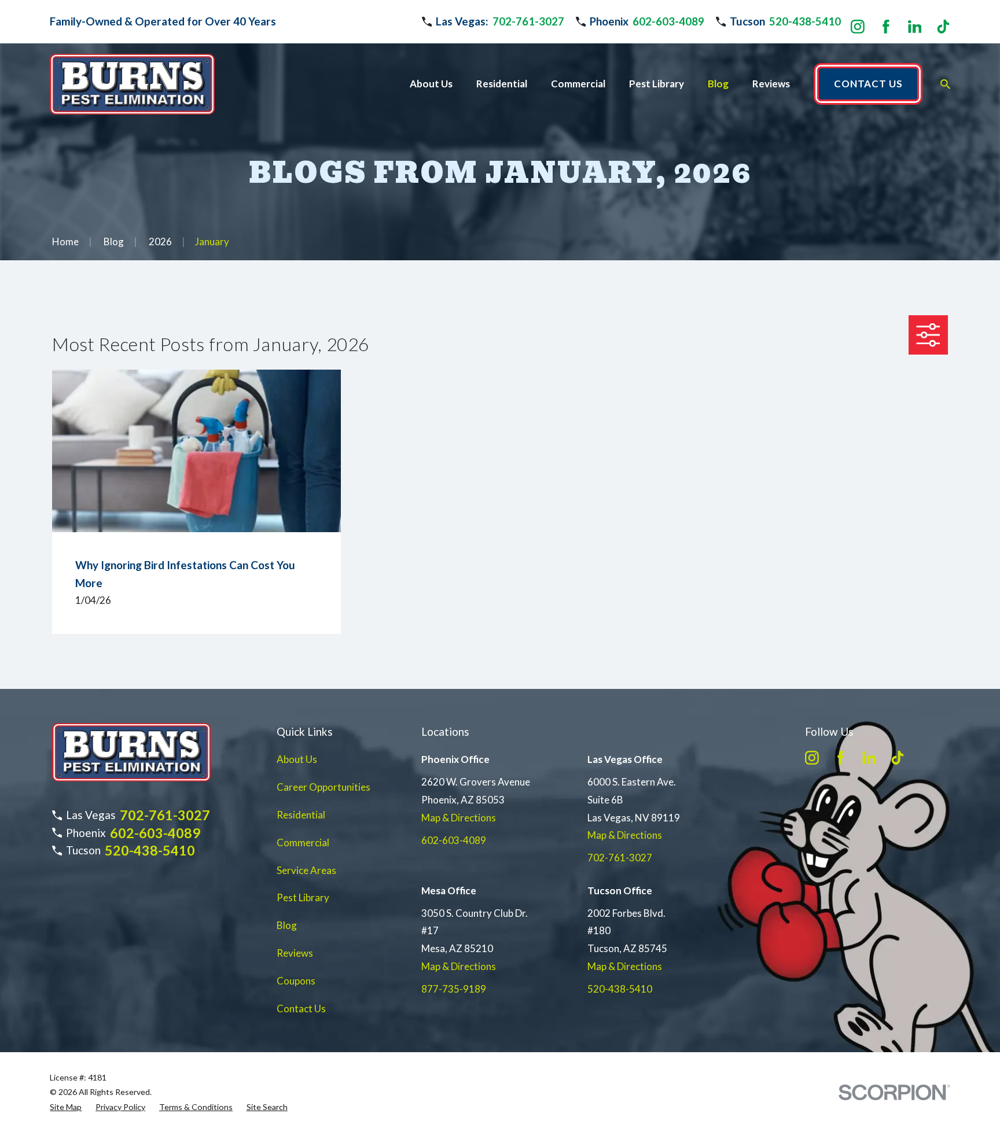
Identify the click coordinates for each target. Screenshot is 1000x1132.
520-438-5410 (805, 21)
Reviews (295, 953)
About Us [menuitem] (431, 84)
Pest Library (303, 897)
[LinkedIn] (915, 27)
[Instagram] (858, 27)
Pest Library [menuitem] (656, 84)
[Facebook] (886, 27)
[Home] (132, 84)
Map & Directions (458, 818)
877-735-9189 (453, 989)
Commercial (303, 842)
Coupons (296, 981)
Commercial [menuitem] (578, 84)
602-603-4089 (668, 21)
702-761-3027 (528, 21)
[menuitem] (66, 1107)
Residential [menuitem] (501, 84)
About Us (297, 759)
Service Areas (306, 870)
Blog (287, 925)
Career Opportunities (323, 787)
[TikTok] (943, 27)
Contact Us (301, 1008)
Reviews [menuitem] (771, 84)
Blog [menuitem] (718, 84)
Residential (301, 815)
